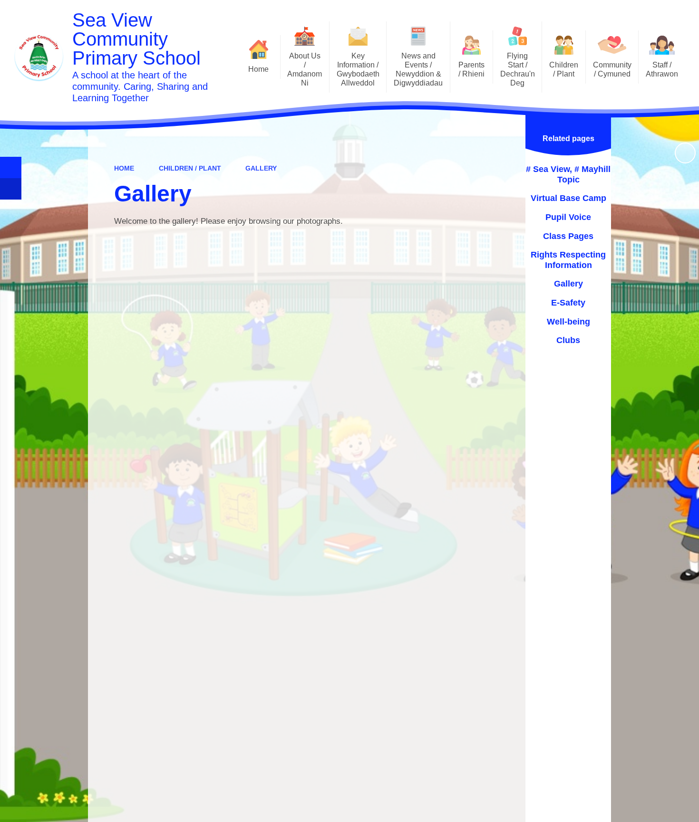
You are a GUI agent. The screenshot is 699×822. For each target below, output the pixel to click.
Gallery (261, 168)
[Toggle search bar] (10, 167)
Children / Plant (190, 168)
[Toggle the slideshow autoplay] (685, 153)
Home (124, 168)
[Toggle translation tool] (10, 189)
